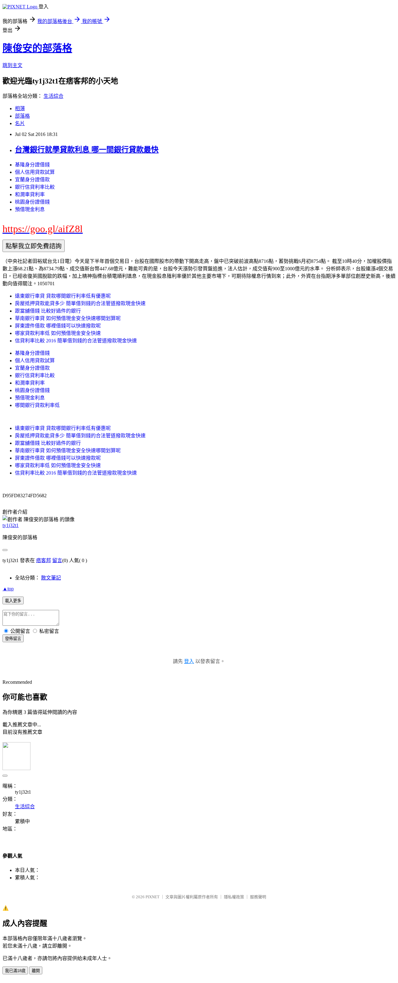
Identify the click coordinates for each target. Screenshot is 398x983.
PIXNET (153, 897)
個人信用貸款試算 (35, 172)
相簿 (20, 108)
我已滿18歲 (15, 970)
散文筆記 (51, 577)
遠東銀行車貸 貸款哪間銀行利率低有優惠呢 (63, 296)
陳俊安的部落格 (37, 48)
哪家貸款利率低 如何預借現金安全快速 (58, 333)
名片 (20, 123)
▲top (8, 588)
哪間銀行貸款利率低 (37, 405)
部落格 (22, 116)
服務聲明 (258, 897)
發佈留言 (13, 638)
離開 (36, 970)
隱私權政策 (234, 897)
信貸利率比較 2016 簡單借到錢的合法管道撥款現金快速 (76, 340)
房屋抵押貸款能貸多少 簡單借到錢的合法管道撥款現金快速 (80, 303)
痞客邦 (43, 560)
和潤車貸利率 (30, 194)
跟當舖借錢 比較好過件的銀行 (48, 310)
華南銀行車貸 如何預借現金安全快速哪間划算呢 (68, 318)
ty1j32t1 (10, 525)
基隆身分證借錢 (32, 164)
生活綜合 (53, 96)
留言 (57, 560)
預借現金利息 (30, 209)
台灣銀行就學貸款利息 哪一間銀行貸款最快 (87, 150)
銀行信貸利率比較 (35, 187)
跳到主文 (12, 65)
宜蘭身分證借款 (32, 179)
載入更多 (13, 600)
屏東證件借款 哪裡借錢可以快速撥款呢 (58, 325)
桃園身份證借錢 (32, 202)
